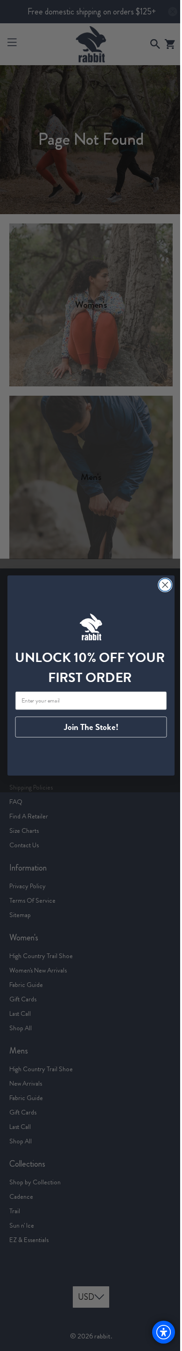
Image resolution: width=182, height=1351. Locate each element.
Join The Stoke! (87, 727)
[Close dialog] (161, 584)
